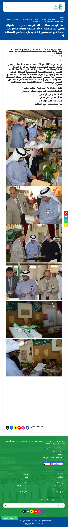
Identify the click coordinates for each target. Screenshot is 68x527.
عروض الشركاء (23, 491)
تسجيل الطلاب (58, 486)
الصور (61, 480)
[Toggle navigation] (6, 7)
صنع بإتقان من (39, 523)
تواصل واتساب (8, 518)
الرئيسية (62, 17)
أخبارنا (26, 477)
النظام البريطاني (58, 489)
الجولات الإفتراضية (22, 483)
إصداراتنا (60, 483)
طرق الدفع (59, 491)
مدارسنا (60, 477)
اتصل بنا (25, 489)
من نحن (25, 474)
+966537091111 (57, 454)
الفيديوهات (24, 480)
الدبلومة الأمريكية (22, 486)
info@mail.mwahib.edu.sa (52, 458)
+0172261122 (57, 451)
